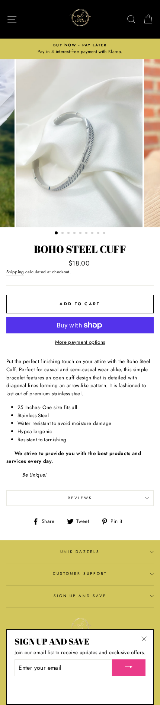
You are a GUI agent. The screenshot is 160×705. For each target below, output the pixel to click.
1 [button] (56, 233)
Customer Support (80, 573)
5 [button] (81, 233)
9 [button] (105, 233)
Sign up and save (80, 596)
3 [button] (69, 233)
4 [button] (75, 233)
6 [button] (87, 233)
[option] (80, 49)
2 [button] (63, 233)
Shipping (15, 272)
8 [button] (99, 233)
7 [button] (93, 233)
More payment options (80, 342)
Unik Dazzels (80, 551)
